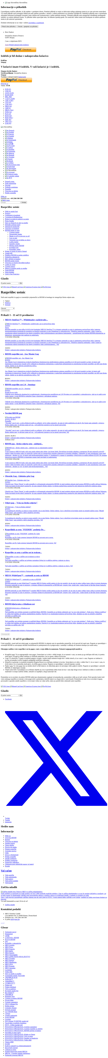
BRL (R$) (8, 97)
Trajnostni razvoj (10, 932)
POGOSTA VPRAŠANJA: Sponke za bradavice (21, 1038)
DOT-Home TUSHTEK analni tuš (16, 1021)
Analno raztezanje (11, 1015)
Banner (7, 839)
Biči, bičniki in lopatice (12, 259)
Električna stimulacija (12, 257)
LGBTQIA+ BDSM (12, 938)
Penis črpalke (9, 221)
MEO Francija (10, 949)
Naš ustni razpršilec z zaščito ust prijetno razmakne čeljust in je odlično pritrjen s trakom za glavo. (39, 566)
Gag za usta (13, 238)
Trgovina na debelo (11, 191)
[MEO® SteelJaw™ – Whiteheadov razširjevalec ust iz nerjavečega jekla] (30, 324)
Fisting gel (8, 985)
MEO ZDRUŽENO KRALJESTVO (17, 957)
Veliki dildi (8, 972)
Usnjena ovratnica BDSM (13, 998)
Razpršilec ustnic (15, 249)
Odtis (7, 853)
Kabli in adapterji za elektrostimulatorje (18, 1046)
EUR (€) (8, 89)
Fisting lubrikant (10, 987)
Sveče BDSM (9, 1017)
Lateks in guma (10, 265)
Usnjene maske (14, 232)
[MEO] (5, 200)
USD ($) (8, 91)
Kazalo (7, 866)
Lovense (8, 1019)
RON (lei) (8, 116)
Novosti (7, 185)
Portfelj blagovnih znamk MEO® (16, 1051)
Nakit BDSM (9, 270)
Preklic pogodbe (10, 193)
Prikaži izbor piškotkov (9, 26)
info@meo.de (15, 919)
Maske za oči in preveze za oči (19, 236)
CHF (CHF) (9, 100)
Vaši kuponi (9, 883)
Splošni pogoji (10, 843)
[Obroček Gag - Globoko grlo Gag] (17, 480)
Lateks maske (13, 242)
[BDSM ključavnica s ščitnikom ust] (17, 608)
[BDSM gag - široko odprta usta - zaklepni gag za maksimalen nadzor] (29, 448)
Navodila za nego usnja (13, 1032)
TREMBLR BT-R (11, 977)
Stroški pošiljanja (10, 858)
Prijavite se (4, 84)
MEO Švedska (10, 958)
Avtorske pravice (10, 851)
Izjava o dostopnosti (11, 855)
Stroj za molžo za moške (13, 974)
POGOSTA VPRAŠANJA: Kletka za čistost (20, 1034)
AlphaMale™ (9, 981)
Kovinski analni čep (11, 991)
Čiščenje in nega (10, 1050)
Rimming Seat (10, 996)
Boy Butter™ (9, 993)
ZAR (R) (8, 123)
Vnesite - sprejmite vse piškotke (27, 26)
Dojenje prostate (10, 1010)
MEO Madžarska (11, 962)
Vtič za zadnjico (10, 989)
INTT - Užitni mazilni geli (14, 1025)
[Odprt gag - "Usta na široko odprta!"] (18, 507)
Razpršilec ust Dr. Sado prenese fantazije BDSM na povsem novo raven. (30, 543)
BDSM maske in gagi (12, 230)
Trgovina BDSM (10, 838)
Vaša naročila (9, 875)
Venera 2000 (9, 1042)
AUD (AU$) (9, 93)
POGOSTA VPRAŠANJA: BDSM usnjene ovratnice (23, 1031)
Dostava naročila (10, 849)
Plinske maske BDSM (16, 246)
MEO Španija (9, 953)
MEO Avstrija (9, 945)
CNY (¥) (8, 102)
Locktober (8, 970)
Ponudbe (8, 189)
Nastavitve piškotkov (12, 862)
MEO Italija (9, 951)
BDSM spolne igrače (12, 261)
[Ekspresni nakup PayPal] (20, 51)
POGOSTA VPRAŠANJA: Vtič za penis (19, 1036)
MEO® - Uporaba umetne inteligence (17, 1053)
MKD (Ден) (9, 110)
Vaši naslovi (9, 879)
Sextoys (7, 213)
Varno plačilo (9, 845)
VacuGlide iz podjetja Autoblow (15, 1023)
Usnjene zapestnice (11, 1002)
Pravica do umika (11, 847)
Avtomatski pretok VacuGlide (15, 975)
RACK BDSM (10, 939)
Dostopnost (9, 934)
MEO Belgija (9, 960)
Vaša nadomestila (11, 877)
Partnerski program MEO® (14, 1055)
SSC (6, 941)
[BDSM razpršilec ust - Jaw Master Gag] (19, 358)
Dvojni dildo (9, 1000)
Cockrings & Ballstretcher (13, 217)
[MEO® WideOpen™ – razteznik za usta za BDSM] (23, 579)
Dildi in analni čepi (11, 211)
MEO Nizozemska (11, 955)
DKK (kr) (8, 106)
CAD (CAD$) (10, 99)
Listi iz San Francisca (12, 274)
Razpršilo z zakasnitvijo (13, 943)
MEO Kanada (9, 966)
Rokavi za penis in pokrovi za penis (17, 219)
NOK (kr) (8, 112)
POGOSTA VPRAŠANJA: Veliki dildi (18, 1040)
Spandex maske (14, 244)
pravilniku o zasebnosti (36, 23)
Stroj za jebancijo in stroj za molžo (16, 223)
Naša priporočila (10, 183)
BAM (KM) (9, 95)
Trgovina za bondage (12, 228)
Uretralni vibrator (11, 1008)
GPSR (7, 936)
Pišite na (3, 196)
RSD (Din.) (9, 118)
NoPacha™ (9, 979)
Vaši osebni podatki (11, 881)
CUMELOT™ (10, 983)
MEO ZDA (9, 964)
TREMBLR (9, 994)
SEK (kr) (8, 119)
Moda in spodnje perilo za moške (16, 268)
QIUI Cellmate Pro (11, 1004)
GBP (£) (8, 108)
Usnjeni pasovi (10, 266)
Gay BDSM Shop (11, 1012)
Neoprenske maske (15, 234)
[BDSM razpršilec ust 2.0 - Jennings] (17, 389)
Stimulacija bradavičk (12, 227)
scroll (2, 923)
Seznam (7, 305)
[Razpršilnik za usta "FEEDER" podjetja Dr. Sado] (22, 534)
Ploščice (8, 303)
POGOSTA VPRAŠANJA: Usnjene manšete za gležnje (24, 1029)
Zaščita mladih (10, 905)
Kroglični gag (13, 247)
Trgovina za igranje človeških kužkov (17, 263)
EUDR (7, 1044)
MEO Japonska (10, 968)
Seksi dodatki (9, 272)
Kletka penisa (9, 1006)
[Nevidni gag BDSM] (12, 417)
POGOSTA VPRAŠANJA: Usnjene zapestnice (21, 1027)
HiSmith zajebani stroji (12, 225)
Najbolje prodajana (11, 187)
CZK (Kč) (8, 104)
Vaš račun (6, 870)
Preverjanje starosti (11, 1048)
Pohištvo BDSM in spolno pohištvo (17, 255)
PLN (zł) (8, 114)
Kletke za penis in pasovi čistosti (16, 251)
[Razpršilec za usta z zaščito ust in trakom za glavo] (22, 556)
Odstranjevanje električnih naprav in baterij (19, 864)
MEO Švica (9, 947)
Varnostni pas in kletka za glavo (19, 240)
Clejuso (7, 1013)
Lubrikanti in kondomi (12, 215)
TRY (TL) (8, 121)
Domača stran (9, 181)
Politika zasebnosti (11, 860)
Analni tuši (8, 253)
